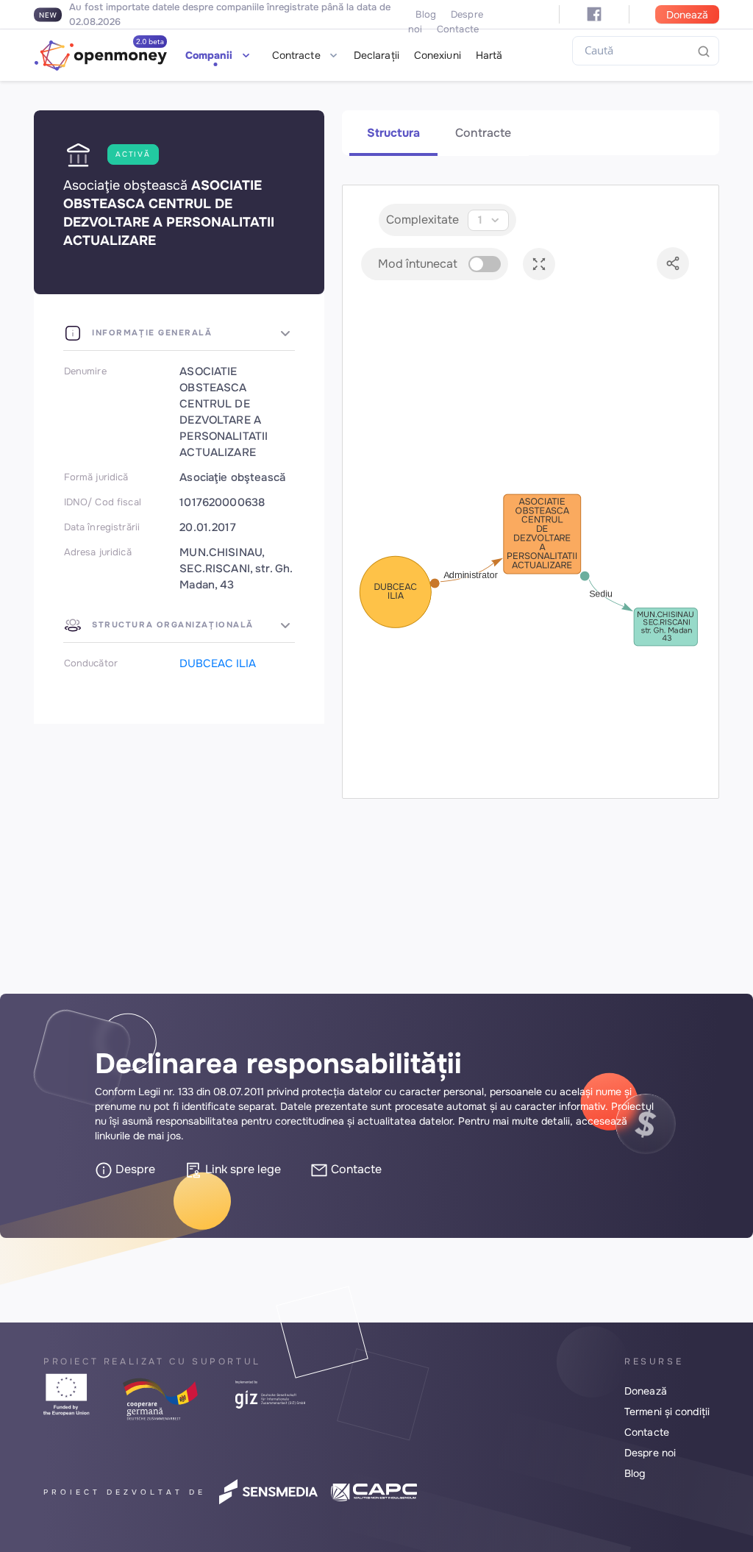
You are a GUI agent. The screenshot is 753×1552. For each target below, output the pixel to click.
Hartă (489, 55)
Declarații (376, 55)
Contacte (355, 1169)
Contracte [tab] (483, 132)
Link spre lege (241, 1169)
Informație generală (151, 332)
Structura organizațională (171, 624)
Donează (687, 15)
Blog (425, 14)
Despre (134, 1169)
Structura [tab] (393, 132)
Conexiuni (437, 55)
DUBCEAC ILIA (217, 663)
